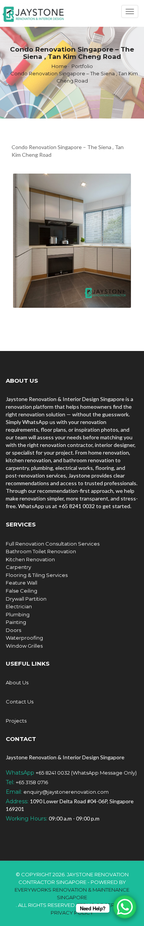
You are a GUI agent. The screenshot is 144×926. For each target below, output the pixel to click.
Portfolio (82, 66)
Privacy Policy (72, 913)
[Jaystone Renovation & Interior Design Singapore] (33, 13)
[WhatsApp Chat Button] (124, 906)
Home (59, 66)
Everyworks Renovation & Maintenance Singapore (72, 893)
